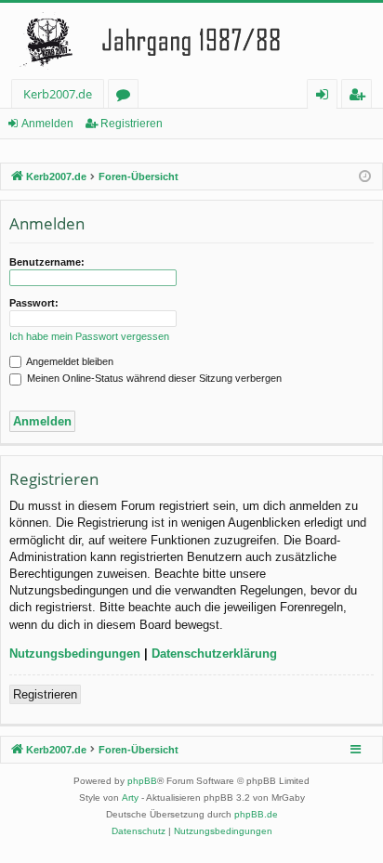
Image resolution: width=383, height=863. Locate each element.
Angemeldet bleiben (68, 361)
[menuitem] (138, 831)
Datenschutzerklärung (214, 653)
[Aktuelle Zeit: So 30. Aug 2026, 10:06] (365, 177)
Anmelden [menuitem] (326, 97)
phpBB (142, 781)
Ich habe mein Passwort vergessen (89, 336)
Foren (127, 97)
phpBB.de (256, 814)
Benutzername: (47, 262)
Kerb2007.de (57, 93)
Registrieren (131, 123)
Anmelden (47, 123)
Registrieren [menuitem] (360, 97)
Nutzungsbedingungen (74, 653)
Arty (130, 797)
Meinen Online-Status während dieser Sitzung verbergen (153, 378)
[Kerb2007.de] (191, 41)
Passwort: (34, 302)
